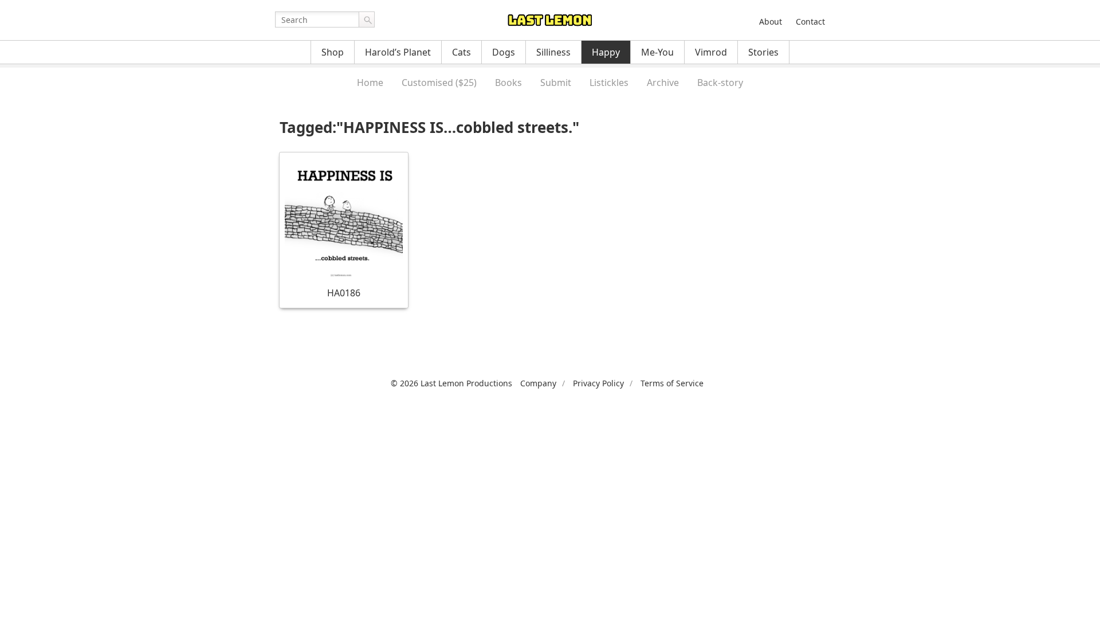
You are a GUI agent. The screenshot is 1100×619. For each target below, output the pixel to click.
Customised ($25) (439, 82)
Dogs (503, 52)
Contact (810, 21)
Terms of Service (672, 383)
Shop (332, 52)
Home (370, 82)
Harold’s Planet (398, 52)
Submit (555, 82)
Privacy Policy (598, 383)
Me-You (657, 52)
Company (538, 383)
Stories (763, 52)
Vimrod (711, 52)
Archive (663, 82)
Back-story (720, 82)
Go (367, 19)
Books (508, 82)
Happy (606, 52)
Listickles (609, 82)
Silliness (553, 52)
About (770, 21)
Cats (461, 52)
